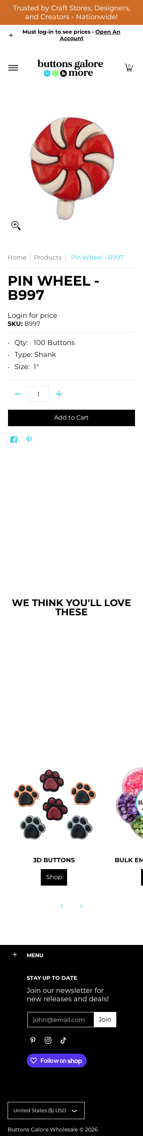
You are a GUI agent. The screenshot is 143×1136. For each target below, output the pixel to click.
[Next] (80, 905)
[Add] (59, 394)
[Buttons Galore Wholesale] (70, 68)
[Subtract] (18, 394)
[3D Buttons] (54, 802)
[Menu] (13, 68)
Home (17, 257)
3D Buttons (54, 860)
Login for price (32, 315)
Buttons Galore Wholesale (43, 1129)
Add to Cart (71, 417)
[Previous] (62, 905)
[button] (128, 68)
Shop (54, 877)
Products (48, 257)
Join (105, 1019)
